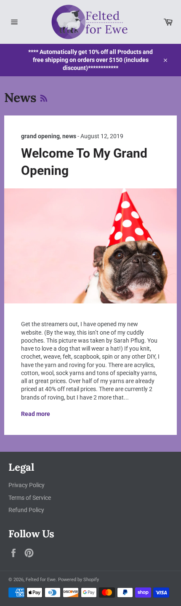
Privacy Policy (26, 485)
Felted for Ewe (41, 579)
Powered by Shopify (78, 579)
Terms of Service (29, 497)
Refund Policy (26, 510)
